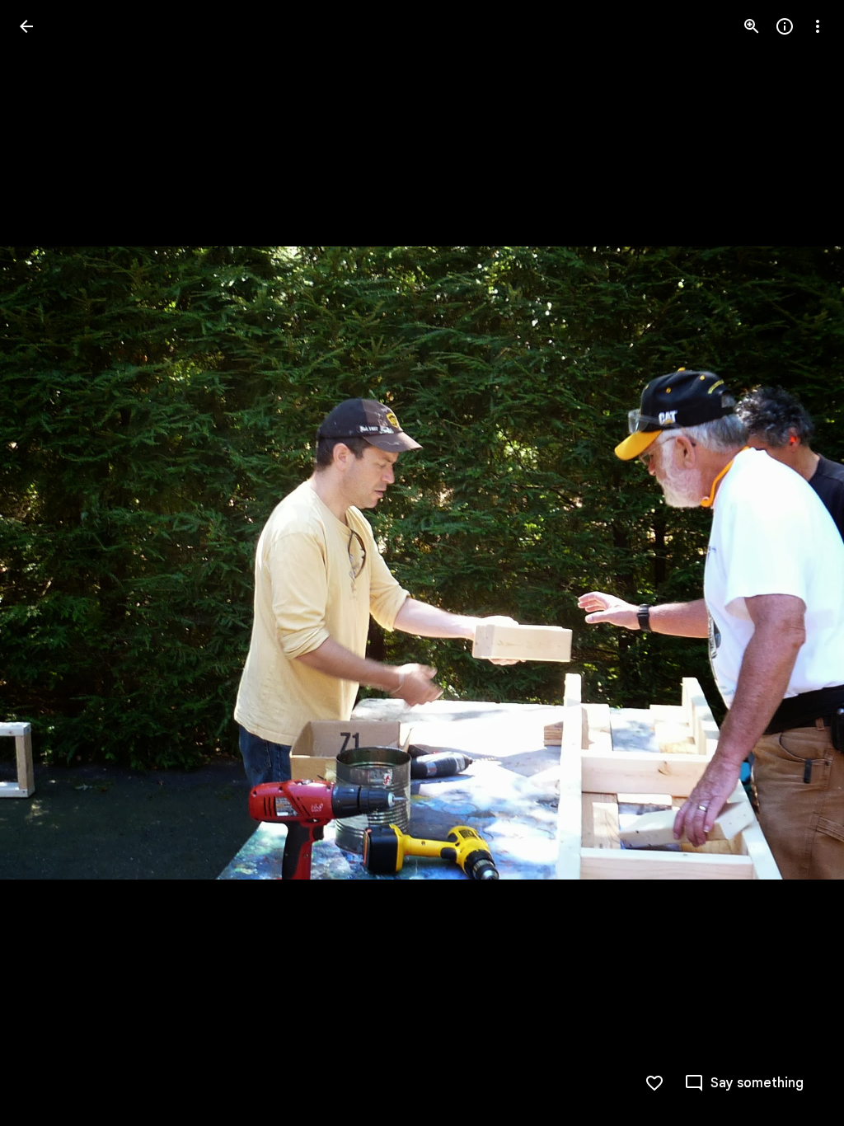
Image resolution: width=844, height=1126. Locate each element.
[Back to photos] (26, 26)
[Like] (654, 1083)
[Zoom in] (751, 26)
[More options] (817, 26)
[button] (46, 563)
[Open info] (784, 26)
